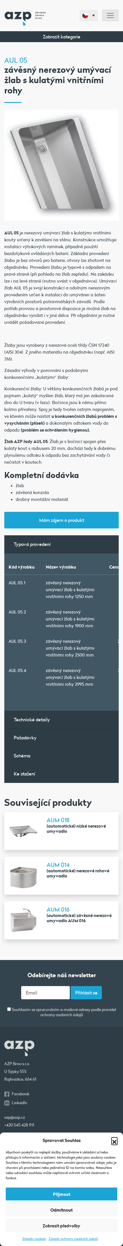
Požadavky (25, 737)
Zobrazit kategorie (61, 37)
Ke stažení (24, 774)
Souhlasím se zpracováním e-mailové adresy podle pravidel (63, 1012)
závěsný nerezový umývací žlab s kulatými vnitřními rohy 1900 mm (70, 618)
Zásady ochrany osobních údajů (73, 1238)
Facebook (20, 1093)
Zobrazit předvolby (61, 1226)
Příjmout (61, 1194)
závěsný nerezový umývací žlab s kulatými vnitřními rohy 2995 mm (70, 677)
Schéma (22, 756)
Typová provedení (32, 544)
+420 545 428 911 (19, 1125)
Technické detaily (32, 719)
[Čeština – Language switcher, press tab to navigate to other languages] (89, 15)
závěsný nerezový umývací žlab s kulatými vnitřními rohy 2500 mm (70, 648)
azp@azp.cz (14, 1117)
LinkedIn (19, 1102)
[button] (114, 1140)
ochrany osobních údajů (61, 1014)
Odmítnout (61, 1210)
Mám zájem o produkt (61, 520)
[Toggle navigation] (110, 15)
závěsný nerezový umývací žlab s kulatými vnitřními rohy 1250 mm (70, 589)
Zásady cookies (34, 1238)
